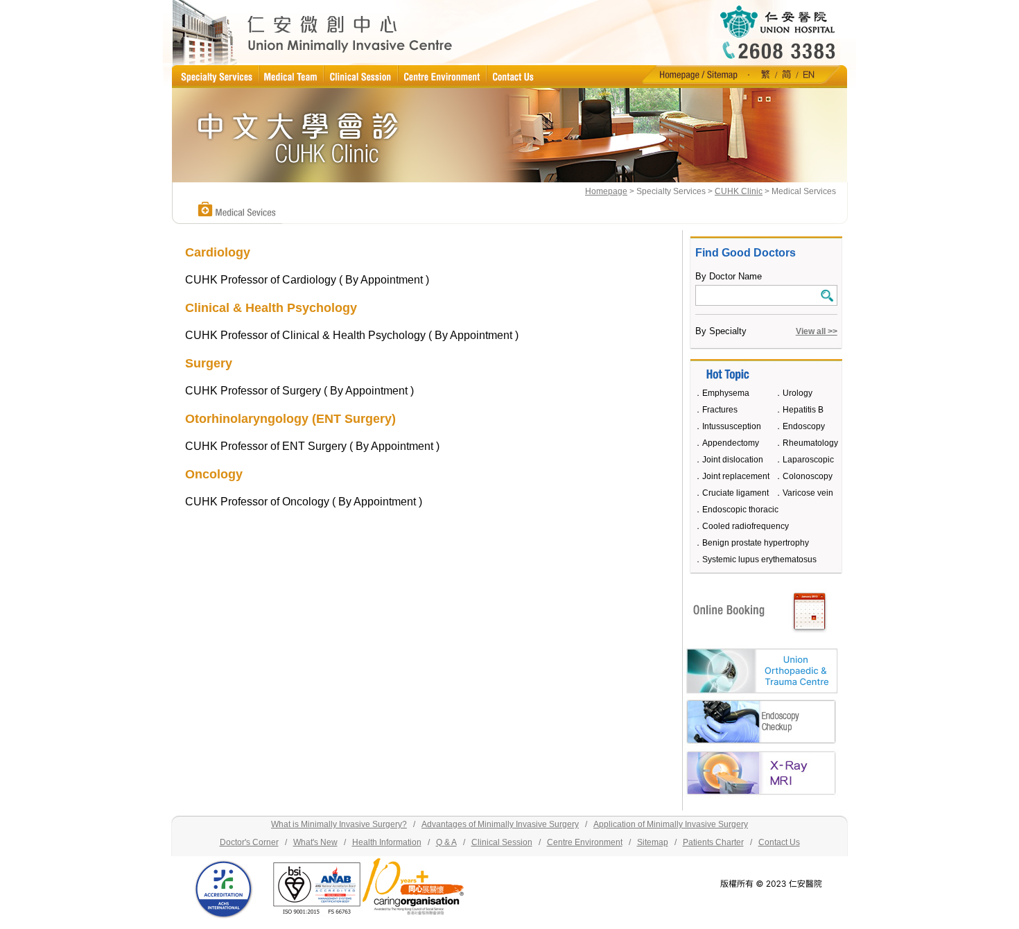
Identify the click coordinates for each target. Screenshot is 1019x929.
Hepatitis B (803, 410)
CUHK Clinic (739, 191)
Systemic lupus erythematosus (759, 559)
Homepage (606, 191)
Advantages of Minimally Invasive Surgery (500, 824)
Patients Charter (713, 842)
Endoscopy (804, 426)
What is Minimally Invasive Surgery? (339, 824)
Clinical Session (501, 842)
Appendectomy (730, 443)
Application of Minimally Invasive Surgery (670, 824)
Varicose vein (808, 493)
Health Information (386, 842)
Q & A (446, 842)
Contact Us (779, 842)
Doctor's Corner (249, 842)
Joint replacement (735, 476)
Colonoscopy (808, 476)
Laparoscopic (808, 459)
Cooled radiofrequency (745, 526)
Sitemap (652, 842)
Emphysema (725, 393)
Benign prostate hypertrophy (755, 543)
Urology (797, 393)
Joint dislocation (732, 459)
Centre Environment (584, 842)
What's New (315, 842)
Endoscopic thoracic (740, 509)
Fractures (720, 410)
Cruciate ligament (735, 493)
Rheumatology (810, 443)
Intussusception (731, 426)
